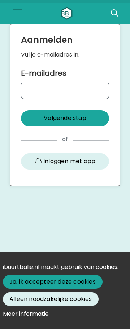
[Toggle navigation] (17, 13)
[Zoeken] (114, 13)
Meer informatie (26, 314)
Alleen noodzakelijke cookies (50, 299)
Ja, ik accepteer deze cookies (52, 282)
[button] (65, 118)
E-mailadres (43, 73)
